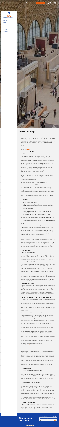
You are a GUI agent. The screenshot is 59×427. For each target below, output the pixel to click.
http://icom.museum (47, 304)
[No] (57, 424)
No (27, 425)
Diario (4, 22)
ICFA (9, 16)
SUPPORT (5, 29)
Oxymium (28, 149)
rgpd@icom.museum (31, 344)
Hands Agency (31, 147)
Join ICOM (40, 2)
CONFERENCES (6, 27)
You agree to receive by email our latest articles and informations (47, 418)
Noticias (5, 20)
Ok (26, 425)
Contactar (5, 31)
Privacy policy (31, 425)
